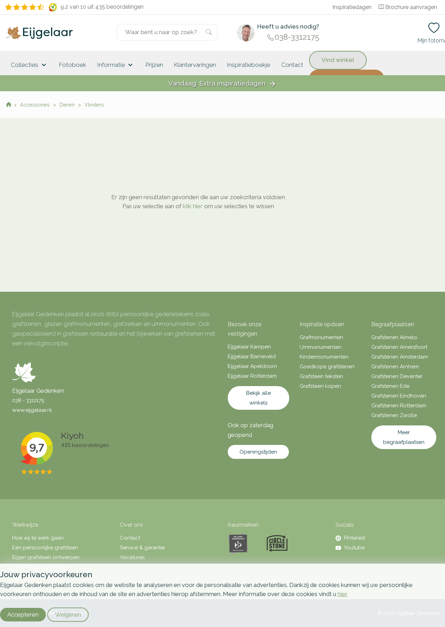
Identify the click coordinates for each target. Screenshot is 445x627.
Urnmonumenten (320, 347)
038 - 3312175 (28, 400)
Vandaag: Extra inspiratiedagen (222, 83)
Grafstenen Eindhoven (398, 396)
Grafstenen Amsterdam (399, 357)
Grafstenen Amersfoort (399, 347)
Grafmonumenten (321, 337)
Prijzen (154, 64)
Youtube (354, 547)
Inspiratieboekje (248, 64)
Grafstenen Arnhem (395, 366)
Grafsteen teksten (321, 376)
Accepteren (23, 614)
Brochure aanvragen (411, 7)
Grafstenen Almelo (394, 337)
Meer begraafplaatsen (403, 437)
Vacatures (132, 557)
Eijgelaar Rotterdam (252, 376)
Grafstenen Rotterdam (398, 405)
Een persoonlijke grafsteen (45, 547)
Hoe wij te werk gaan (38, 538)
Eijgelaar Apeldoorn (252, 366)
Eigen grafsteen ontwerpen (46, 557)
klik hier (193, 206)
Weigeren (68, 614)
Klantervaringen (195, 64)
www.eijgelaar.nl (32, 410)
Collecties (29, 65)
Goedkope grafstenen (327, 366)
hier (342, 593)
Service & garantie (142, 547)
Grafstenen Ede (390, 386)
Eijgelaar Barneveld (252, 356)
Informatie (116, 65)
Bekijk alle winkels (258, 398)
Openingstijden (258, 452)
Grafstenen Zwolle (394, 415)
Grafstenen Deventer (396, 376)
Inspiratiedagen (352, 7)
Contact (292, 64)
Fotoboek (72, 64)
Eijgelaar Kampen (249, 347)
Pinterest (354, 538)
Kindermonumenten (324, 357)
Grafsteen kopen (320, 386)
